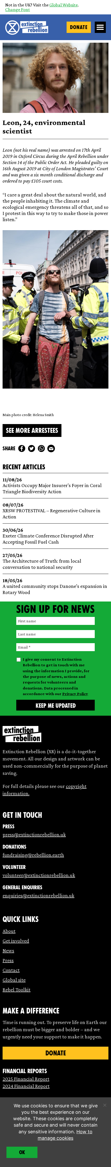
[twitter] (31, 448)
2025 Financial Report (26, 1079)
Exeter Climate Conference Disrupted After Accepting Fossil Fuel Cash (48, 536)
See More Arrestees (32, 430)
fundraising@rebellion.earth (33, 855)
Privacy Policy (75, 694)
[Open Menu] (100, 27)
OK (22, 1152)
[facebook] (22, 448)
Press (8, 960)
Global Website (63, 4)
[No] (104, 1105)
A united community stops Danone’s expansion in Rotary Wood (55, 586)
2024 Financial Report (26, 1086)
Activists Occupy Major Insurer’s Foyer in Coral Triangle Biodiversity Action (52, 485)
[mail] (51, 448)
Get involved (16, 941)
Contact (11, 970)
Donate (79, 27)
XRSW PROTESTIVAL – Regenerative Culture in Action (51, 510)
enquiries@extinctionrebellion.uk (38, 895)
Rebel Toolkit (16, 989)
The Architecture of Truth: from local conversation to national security (42, 561)
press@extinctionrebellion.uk (34, 834)
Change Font (17, 9)
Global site (14, 980)
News (8, 950)
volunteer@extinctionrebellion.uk (39, 875)
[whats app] (41, 448)
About (9, 931)
